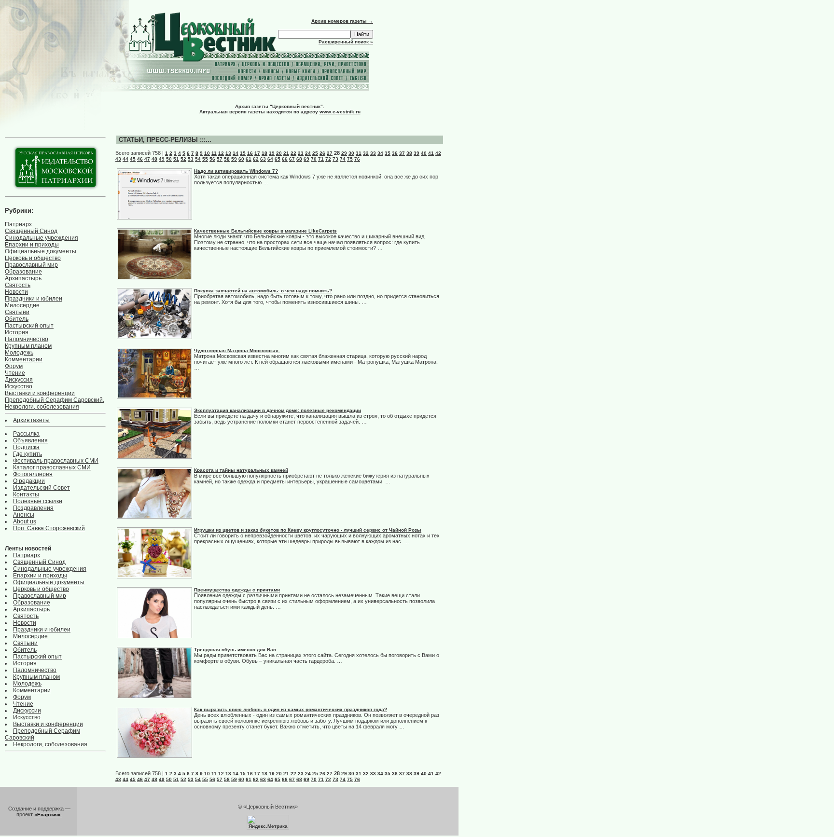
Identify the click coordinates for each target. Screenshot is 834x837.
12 (221, 153)
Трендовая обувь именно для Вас (235, 649)
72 (328, 159)
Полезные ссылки (37, 501)
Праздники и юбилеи (33, 298)
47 (147, 159)
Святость (17, 285)
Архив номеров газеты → (342, 21)
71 (321, 159)
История (16, 332)
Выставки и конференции (40, 393)
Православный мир (31, 264)
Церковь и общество (33, 258)
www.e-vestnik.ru (340, 111)
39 (416, 153)
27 (330, 153)
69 (306, 159)
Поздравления (33, 508)
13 (228, 153)
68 (299, 159)
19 (272, 153)
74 (343, 159)
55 (205, 159)
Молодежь (19, 352)
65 (277, 159)
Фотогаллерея (33, 474)
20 (279, 153)
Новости (16, 291)
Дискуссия (19, 379)
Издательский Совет (41, 487)
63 (263, 159)
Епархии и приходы (32, 244)
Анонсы (23, 514)
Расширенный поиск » (346, 41)
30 (351, 153)
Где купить (27, 454)
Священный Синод (31, 231)
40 (424, 153)
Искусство (18, 386)
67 (292, 159)
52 (183, 159)
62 (256, 159)
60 (241, 159)
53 (191, 159)
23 (301, 153)
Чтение (15, 373)
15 (243, 153)
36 (395, 153)
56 (212, 159)
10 (207, 153)
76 (357, 159)
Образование (23, 271)
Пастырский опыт (29, 325)
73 (335, 159)
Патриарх (18, 224)
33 (373, 153)
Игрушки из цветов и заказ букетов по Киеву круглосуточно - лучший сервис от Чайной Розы (307, 530)
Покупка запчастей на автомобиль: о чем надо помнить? (263, 290)
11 (214, 153)
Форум (14, 366)
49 (162, 159)
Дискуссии (27, 710)
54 (198, 159)
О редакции (29, 481)
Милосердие (22, 305)
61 (248, 159)
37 (402, 153)
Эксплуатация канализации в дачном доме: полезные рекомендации (277, 410)
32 (366, 153)
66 (285, 159)
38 (409, 153)
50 (169, 159)
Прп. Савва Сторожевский (49, 528)
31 (358, 153)
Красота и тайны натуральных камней (241, 470)
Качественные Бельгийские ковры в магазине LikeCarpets (265, 230)
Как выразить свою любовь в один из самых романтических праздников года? (290, 709)
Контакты (26, 494)
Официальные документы (40, 251)
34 (380, 153)
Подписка (26, 447)
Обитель (16, 319)
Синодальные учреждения (41, 237)
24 (308, 153)
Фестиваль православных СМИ (55, 460)
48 (154, 159)
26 (322, 153)
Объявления (30, 440)
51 (176, 159)
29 (344, 153)
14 (235, 153)
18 (264, 153)
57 (219, 159)
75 (350, 159)
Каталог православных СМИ (52, 467)
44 (125, 159)
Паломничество (26, 339)
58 (227, 159)
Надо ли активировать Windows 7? (236, 171)
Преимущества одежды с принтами (237, 589)
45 (133, 159)
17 (257, 153)
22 (293, 153)
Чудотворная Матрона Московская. (237, 350)
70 (314, 159)
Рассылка (26, 433)
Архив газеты (31, 420)
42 (438, 153)
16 (250, 153)
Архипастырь (23, 278)
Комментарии (23, 359)
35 (387, 153)
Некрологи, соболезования (42, 406)
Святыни (17, 312)
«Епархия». (48, 814)
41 (431, 153)
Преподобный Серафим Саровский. (54, 400)
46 (140, 159)
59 (234, 159)
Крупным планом (28, 346)
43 (118, 159)
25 (315, 153)
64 (270, 159)
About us (24, 521)
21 (286, 153)
